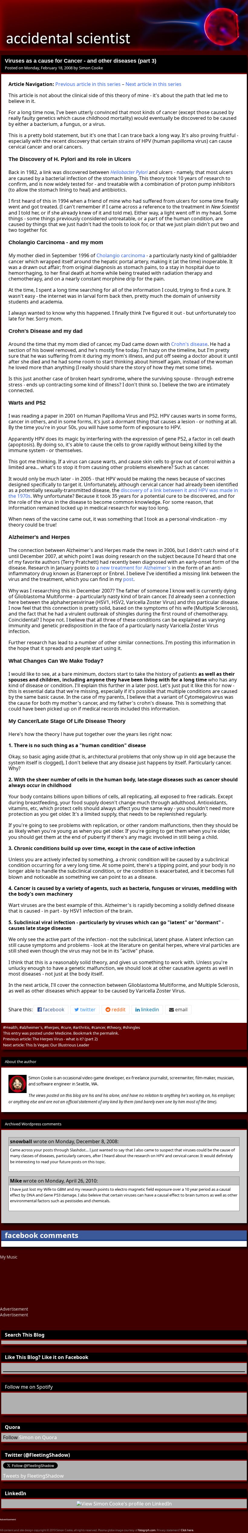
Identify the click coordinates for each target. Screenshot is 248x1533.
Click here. (187, 1530)
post (128, 579)
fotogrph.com (146, 1530)
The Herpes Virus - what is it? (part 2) (65, 1039)
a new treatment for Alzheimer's (133, 567)
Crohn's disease (189, 344)
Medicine (63, 1033)
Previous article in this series (88, 84)
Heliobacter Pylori (129, 172)
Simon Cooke (91, 68)
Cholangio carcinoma (120, 255)
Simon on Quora (38, 1437)
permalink (109, 1033)
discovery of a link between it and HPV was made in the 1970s (123, 493)
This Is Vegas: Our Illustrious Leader (57, 1045)
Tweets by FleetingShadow (33, 1475)
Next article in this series (153, 84)
